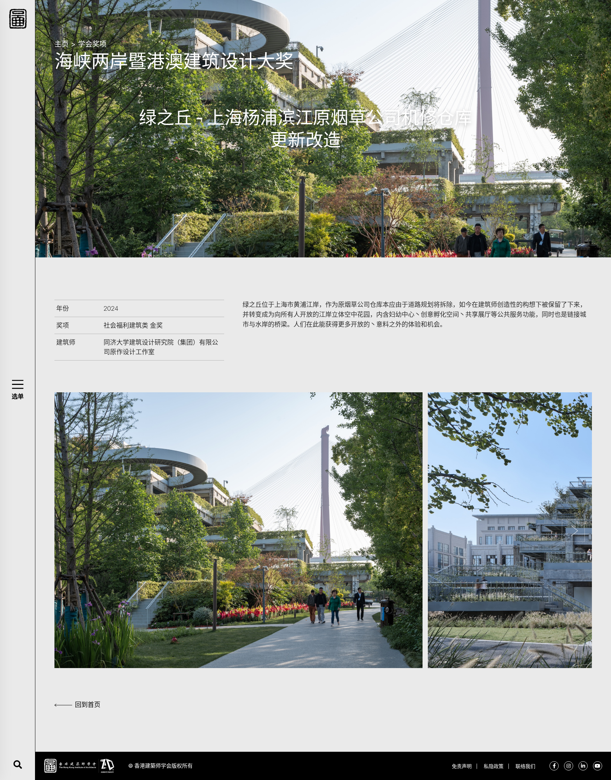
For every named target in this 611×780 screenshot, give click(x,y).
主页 (61, 44)
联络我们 (525, 766)
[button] (17, 384)
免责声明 (462, 766)
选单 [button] (18, 396)
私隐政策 (494, 766)
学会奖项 (92, 44)
